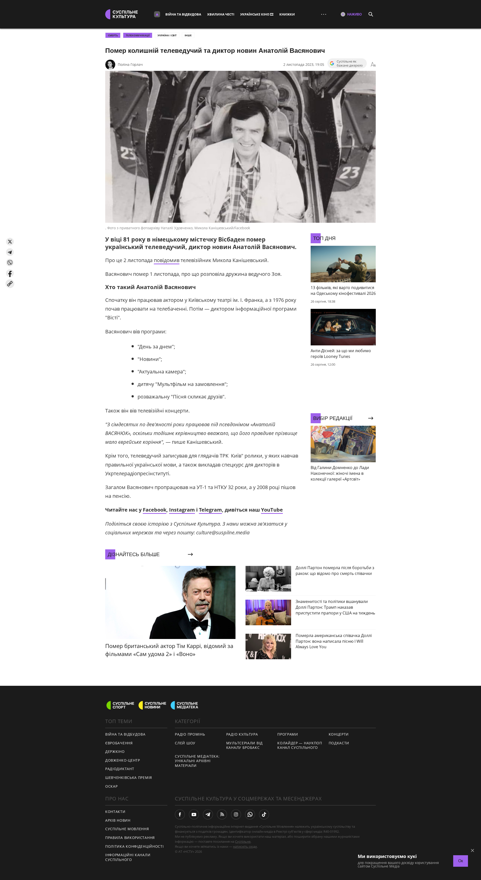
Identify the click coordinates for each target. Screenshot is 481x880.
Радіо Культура (242, 734)
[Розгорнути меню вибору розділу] (157, 14)
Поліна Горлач (130, 64)
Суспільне (243, 841)
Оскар (111, 786)
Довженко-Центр (122, 760)
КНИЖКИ (287, 14)
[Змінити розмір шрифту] (373, 64)
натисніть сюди (245, 846)
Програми (287, 734)
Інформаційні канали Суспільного (127, 857)
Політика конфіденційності (134, 846)
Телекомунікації (138, 35)
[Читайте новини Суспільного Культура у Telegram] (208, 814)
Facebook (154, 509)
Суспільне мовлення (127, 828)
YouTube (272, 509)
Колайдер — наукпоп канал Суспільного (299, 745)
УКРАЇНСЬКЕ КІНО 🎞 (256, 14)
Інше (188, 35)
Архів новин (118, 820)
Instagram (182, 509)
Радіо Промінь (190, 734)
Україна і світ (167, 35)
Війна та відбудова (183, 14)
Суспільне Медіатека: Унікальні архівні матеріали (197, 761)
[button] (10, 241)
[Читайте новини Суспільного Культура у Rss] (222, 814)
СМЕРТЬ (113, 35)
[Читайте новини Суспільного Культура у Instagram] (236, 814)
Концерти (339, 734)
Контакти (115, 811)
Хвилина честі (220, 14)
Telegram (210, 509)
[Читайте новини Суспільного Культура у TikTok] (264, 814)
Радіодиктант (119, 768)
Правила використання (130, 837)
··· (324, 14)
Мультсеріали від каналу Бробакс (244, 745)
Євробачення (119, 743)
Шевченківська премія (128, 777)
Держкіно (115, 751)
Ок (460, 861)
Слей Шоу (185, 743)
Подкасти (339, 743)
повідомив (166, 260)
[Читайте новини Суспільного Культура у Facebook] (180, 814)
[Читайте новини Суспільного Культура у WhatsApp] (250, 814)
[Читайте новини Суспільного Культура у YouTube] (194, 814)
